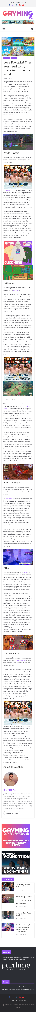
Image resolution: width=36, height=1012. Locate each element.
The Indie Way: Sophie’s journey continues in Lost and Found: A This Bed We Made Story (24, 900)
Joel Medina (9, 789)
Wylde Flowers (7, 190)
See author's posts (12, 813)
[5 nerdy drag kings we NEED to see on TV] (8, 887)
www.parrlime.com (10, 959)
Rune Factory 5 (9, 499)
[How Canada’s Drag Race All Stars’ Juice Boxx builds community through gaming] (8, 930)
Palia (25, 572)
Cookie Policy (22, 1000)
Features (6, 58)
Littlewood (16, 290)
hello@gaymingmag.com (26, 989)
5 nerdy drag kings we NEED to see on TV (23, 886)
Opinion (13, 58)
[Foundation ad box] (16, 852)
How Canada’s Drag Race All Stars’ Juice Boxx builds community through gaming (24, 928)
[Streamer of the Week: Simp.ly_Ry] (8, 916)
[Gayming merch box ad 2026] (18, 242)
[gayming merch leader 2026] (18, 22)
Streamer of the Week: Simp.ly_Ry (23, 914)
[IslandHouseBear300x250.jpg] (18, 167)
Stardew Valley (21, 660)
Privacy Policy (13, 1000)
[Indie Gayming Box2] (16, 825)
